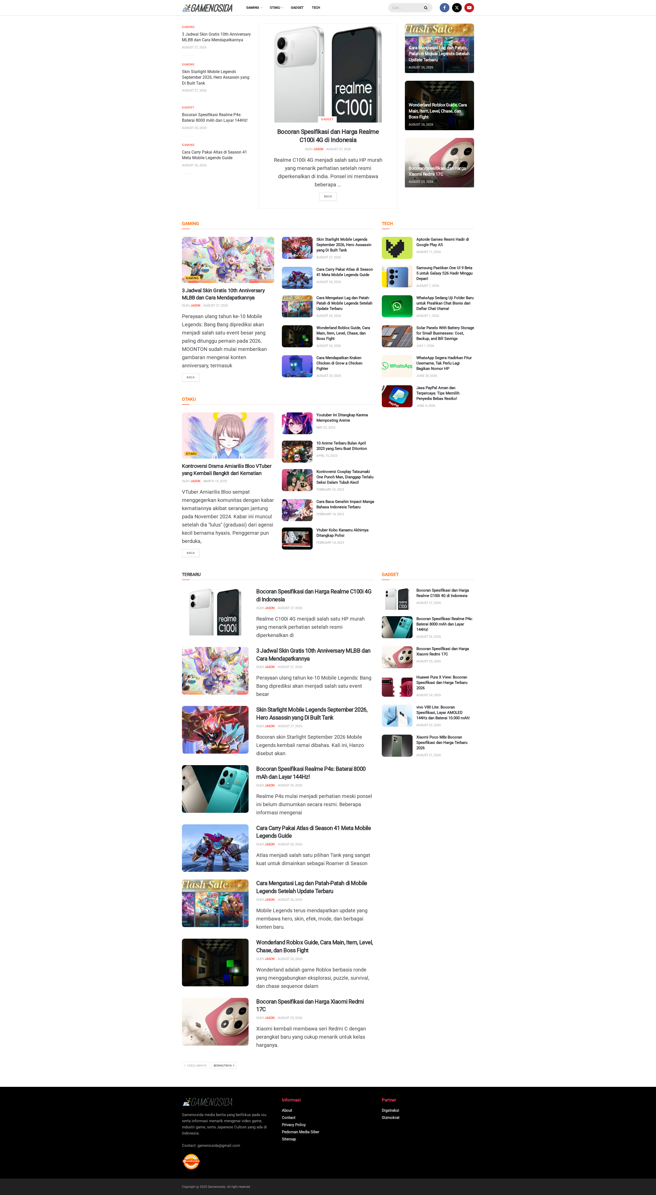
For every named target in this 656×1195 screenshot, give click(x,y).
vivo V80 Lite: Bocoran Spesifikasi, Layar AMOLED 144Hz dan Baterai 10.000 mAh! (443, 712)
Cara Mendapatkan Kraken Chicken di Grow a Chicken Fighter (339, 363)
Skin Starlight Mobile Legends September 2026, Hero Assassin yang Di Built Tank (215, 77)
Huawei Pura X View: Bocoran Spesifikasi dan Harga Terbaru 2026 (441, 682)
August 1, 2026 (427, 316)
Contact (288, 1117)
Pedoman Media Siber (300, 1132)
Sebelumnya (196, 1065)
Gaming (252, 7)
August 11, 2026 (428, 252)
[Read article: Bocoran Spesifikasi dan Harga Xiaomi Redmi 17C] (215, 1022)
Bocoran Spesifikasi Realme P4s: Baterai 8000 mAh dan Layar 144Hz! (444, 624)
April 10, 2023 (326, 456)
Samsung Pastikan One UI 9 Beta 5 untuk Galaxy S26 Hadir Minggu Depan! (444, 273)
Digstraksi (390, 1110)
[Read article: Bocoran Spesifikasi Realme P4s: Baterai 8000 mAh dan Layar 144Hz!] (215, 789)
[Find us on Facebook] (444, 7)
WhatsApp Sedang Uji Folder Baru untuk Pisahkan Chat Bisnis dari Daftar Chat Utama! (445, 303)
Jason (318, 149)
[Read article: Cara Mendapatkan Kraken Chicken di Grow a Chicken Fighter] (297, 366)
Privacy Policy (294, 1124)
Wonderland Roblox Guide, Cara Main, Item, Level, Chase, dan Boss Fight (438, 111)
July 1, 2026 (425, 346)
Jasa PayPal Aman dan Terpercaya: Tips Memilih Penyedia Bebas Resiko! (437, 393)
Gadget (297, 7)
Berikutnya (223, 1065)
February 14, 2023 (330, 514)
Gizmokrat (390, 1117)
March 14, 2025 (215, 481)
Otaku (275, 7)
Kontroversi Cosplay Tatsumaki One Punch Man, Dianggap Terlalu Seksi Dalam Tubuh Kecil (344, 477)
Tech (316, 7)
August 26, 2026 (194, 128)
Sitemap (289, 1139)
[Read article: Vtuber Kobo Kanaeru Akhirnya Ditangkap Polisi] (297, 539)
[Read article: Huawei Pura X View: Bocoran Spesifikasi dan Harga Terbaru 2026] (397, 686)
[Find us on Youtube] (469, 7)
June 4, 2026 (425, 406)
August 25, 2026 (421, 182)
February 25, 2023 (330, 489)
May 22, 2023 (325, 427)
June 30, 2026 (426, 376)
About (287, 1110)
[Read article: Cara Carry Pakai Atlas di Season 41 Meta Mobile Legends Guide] (297, 278)
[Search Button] (426, 7)
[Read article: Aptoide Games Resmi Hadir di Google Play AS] (397, 248)
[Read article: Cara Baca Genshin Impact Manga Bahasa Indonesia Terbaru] (297, 510)
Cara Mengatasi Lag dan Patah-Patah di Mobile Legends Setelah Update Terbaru (439, 54)
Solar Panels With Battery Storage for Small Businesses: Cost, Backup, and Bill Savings (445, 333)
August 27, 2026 (338, 149)
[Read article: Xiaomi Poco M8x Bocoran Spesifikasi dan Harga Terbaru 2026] (397, 746)
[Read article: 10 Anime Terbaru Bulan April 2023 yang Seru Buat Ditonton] (297, 452)
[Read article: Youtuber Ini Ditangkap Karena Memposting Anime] (297, 423)
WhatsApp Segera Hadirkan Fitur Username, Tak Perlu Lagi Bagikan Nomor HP (444, 363)
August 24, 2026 (428, 695)
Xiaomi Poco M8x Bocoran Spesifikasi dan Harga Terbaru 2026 (441, 742)
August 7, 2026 (427, 286)
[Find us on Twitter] (457, 7)
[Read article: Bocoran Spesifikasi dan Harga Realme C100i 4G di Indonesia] (328, 73)
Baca (328, 196)
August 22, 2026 (428, 725)
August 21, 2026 (428, 755)
